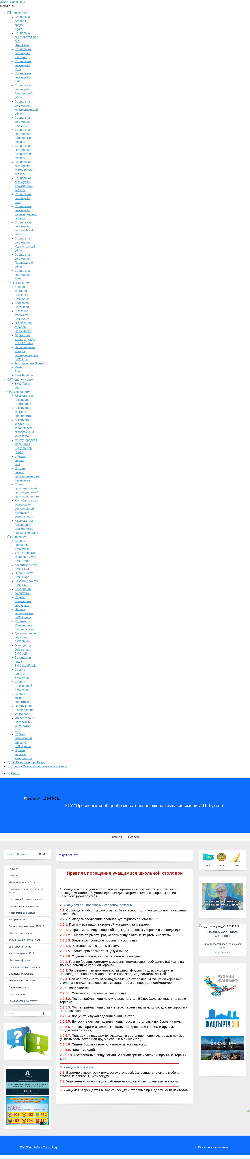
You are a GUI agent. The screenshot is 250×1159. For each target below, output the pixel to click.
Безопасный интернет (22, 980)
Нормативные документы (24, 905)
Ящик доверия (17, 987)
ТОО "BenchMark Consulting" (38, 1147)
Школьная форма (19, 960)
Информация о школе (22, 912)
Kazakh (11, 854)
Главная (116, 837)
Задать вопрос (17, 994)
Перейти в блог (222, 951)
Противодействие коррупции (26, 899)
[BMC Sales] (12, 1)
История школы (18, 919)
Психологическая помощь (24, 966)
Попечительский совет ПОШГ (26, 926)
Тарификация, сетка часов (24, 939)
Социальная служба (21, 973)
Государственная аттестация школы (26, 890)
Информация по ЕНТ (21, 953)
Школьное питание (20, 946)
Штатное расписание (21, 933)
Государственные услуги (23, 1000)
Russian (21, 854)
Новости (134, 837)
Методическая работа (22, 882)
